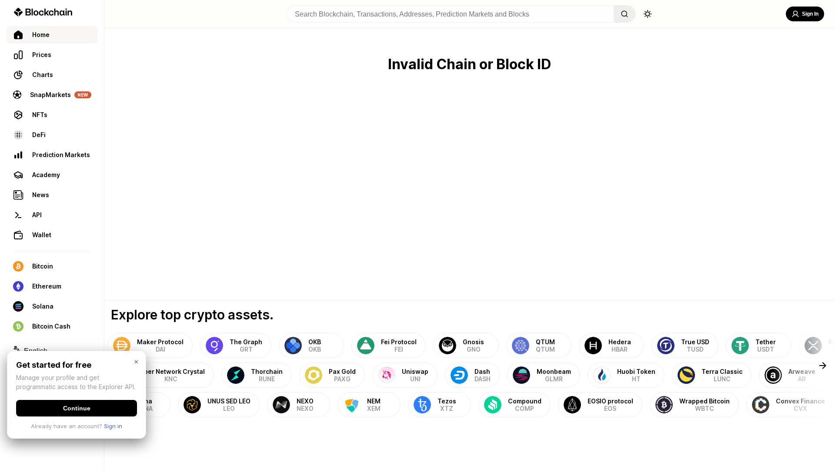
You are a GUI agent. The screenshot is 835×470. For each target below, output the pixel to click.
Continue (76, 408)
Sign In (810, 14)
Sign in (113, 426)
